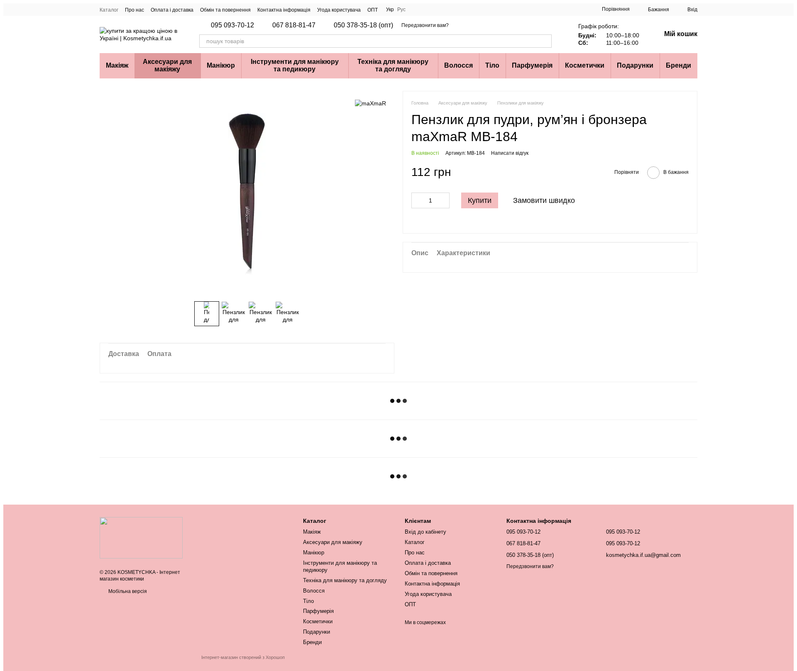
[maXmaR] (370, 103)
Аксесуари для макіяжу (167, 65)
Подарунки (635, 65)
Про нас (134, 10)
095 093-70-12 (232, 25)
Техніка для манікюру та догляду (392, 65)
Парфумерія (532, 65)
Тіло (492, 65)
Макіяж (117, 65)
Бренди (678, 65)
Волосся (458, 65)
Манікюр (221, 65)
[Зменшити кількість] (417, 200)
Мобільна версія (127, 591)
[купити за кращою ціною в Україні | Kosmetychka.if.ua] (141, 537)
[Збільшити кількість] (443, 200)
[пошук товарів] (545, 41)
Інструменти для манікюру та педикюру (295, 65)
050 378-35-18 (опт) (363, 25)
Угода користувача (339, 10)
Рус (401, 9)
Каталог (109, 10)
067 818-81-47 (293, 25)
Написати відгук (509, 153)
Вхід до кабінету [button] (425, 532)
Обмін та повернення (225, 10)
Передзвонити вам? (425, 25)
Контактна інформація (283, 10)
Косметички (584, 65)
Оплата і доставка (172, 10)
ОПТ (372, 10)
